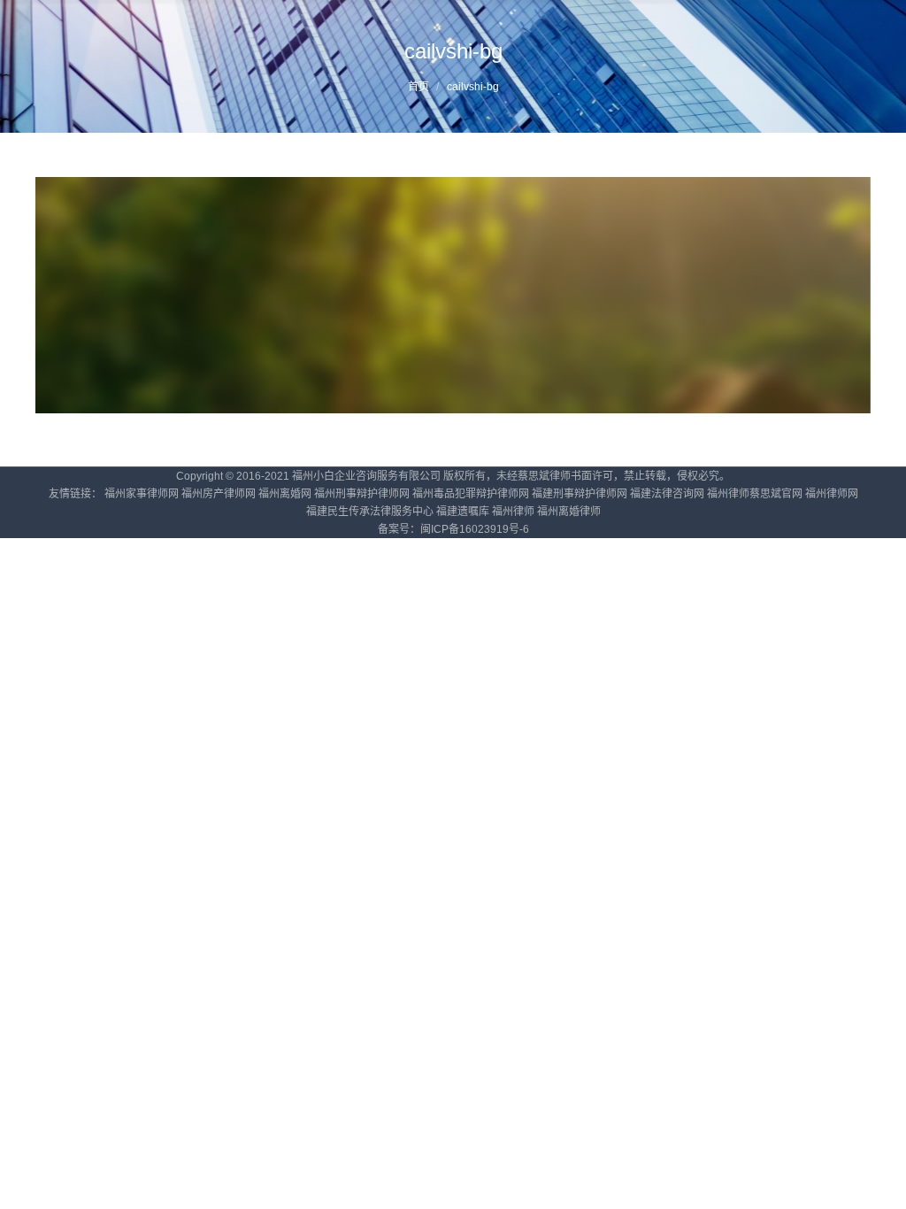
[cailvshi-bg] (453, 295)
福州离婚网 (284, 494)
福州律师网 (831, 494)
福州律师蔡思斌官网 (754, 494)
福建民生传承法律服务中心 (370, 511)
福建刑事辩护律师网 (579, 494)
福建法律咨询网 (667, 494)
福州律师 (513, 511)
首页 (418, 87)
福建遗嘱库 (462, 511)
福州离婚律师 (569, 511)
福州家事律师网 (141, 494)
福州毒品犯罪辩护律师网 (470, 494)
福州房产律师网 (218, 494)
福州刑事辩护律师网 (362, 494)
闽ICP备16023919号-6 (474, 529)
